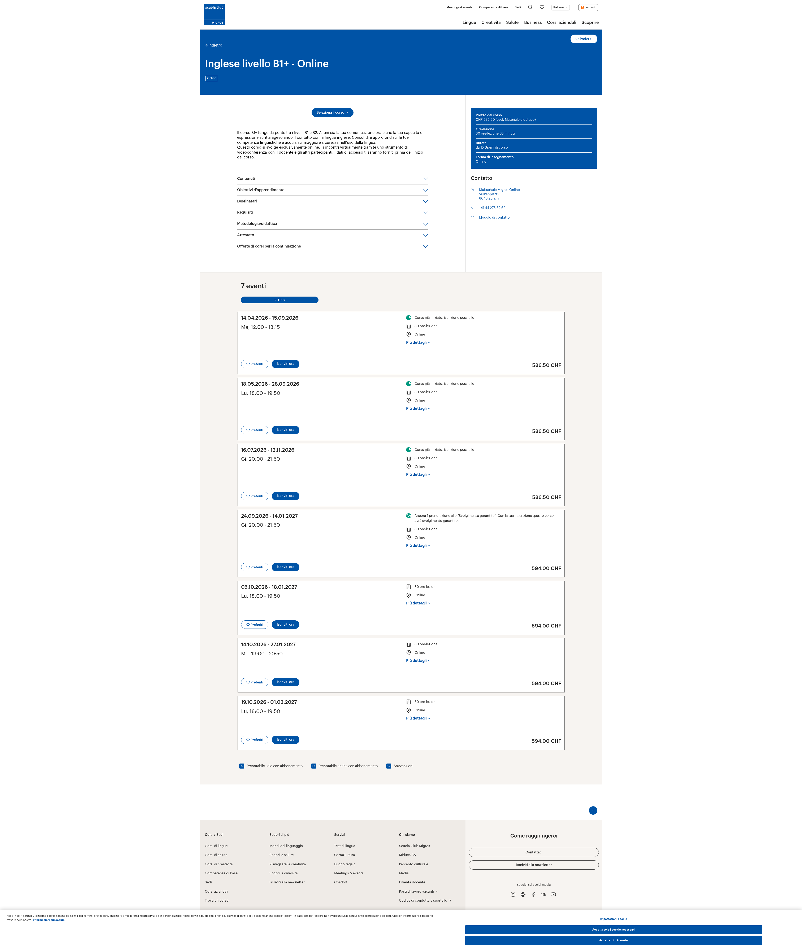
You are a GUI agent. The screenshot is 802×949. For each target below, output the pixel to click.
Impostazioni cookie (613, 919)
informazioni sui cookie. (49, 920)
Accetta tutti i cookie (613, 940)
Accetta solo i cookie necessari (613, 929)
